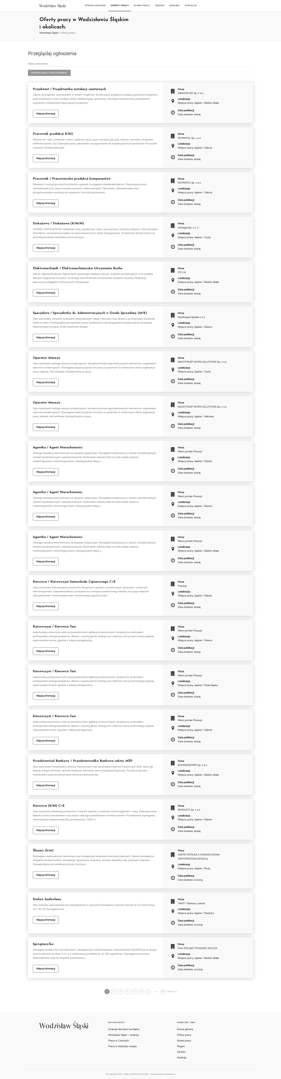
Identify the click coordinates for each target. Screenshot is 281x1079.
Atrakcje (190, 5)
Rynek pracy (142, 5)
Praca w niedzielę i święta (122, 1046)
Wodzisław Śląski (48, 32)
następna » (172, 991)
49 (162, 991)
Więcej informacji (45, 113)
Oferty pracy (120, 5)
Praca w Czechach (118, 1040)
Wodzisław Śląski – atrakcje (123, 1034)
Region (159, 5)
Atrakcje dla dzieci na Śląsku (124, 1029)
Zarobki (174, 5)
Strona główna (95, 5)
